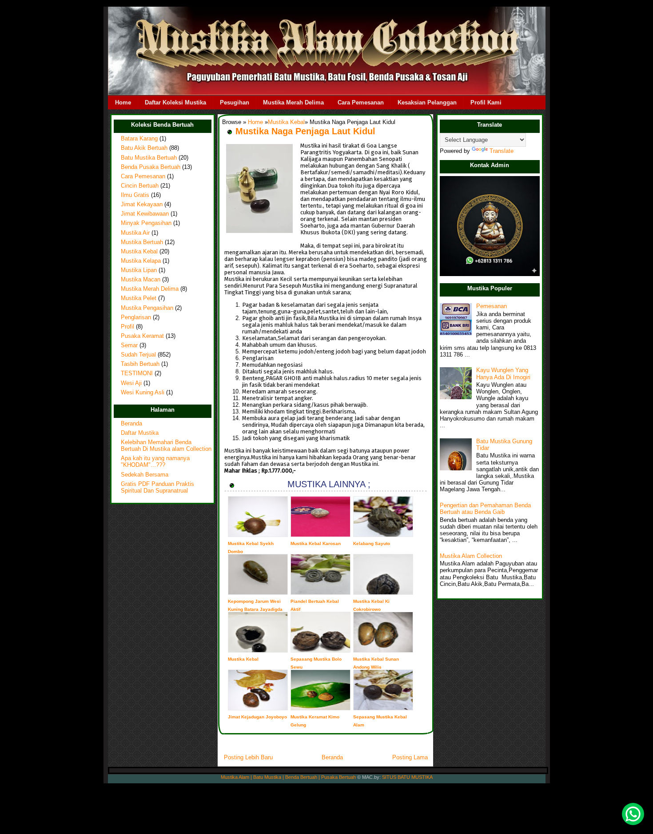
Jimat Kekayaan (142, 204)
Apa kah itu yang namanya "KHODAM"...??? (155, 461)
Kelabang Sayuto (371, 543)
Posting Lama (410, 757)
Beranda (131, 424)
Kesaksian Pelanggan (427, 102)
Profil (127, 327)
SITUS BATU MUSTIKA (407, 777)
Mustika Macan (140, 280)
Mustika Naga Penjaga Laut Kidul (305, 131)
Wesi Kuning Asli (142, 392)
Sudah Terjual (138, 355)
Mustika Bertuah (142, 242)
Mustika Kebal (139, 252)
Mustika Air (135, 233)
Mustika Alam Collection (471, 556)
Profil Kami (486, 102)
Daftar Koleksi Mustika (175, 102)
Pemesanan (491, 306)
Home (123, 102)
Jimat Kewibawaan (145, 214)
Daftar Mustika (140, 433)
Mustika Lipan (139, 270)
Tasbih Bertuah (140, 364)
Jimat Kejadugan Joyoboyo (257, 716)
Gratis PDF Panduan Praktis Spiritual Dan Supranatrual (157, 487)
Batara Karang (139, 139)
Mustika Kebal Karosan (316, 543)
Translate (502, 151)
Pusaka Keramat (142, 336)
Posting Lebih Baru (248, 757)
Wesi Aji (131, 383)
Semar (129, 345)
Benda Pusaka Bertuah (150, 167)
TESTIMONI (137, 373)
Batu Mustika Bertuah (149, 158)
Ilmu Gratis (135, 195)
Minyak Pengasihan (146, 223)
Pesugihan (234, 102)
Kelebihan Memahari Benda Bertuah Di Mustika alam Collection (166, 445)
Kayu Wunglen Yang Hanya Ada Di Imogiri (503, 373)
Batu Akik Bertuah (144, 148)
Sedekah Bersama (144, 475)
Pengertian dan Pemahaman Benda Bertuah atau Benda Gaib (485, 508)
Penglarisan (136, 317)
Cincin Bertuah (140, 186)
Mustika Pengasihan (147, 308)
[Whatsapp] (633, 814)
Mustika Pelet (138, 298)
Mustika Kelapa (141, 261)
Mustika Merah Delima (293, 102)
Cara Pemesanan (361, 102)
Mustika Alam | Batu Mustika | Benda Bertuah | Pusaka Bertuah (288, 777)
